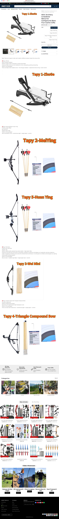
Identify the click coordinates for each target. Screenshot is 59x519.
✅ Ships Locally (12, 3)
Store (7, 3)
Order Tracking (22, 3)
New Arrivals (28, 3)
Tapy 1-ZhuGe (54, 27)
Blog (13, 502)
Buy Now (18, 492)
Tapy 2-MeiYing (53, 30)
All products (3, 3)
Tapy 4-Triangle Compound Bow (51, 36)
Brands (17, 3)
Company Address (15, 509)
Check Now (7, 492)
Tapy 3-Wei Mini (53, 33)
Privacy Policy (14, 505)
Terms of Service (15, 507)
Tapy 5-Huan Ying (53, 39)
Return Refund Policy (16, 511)
